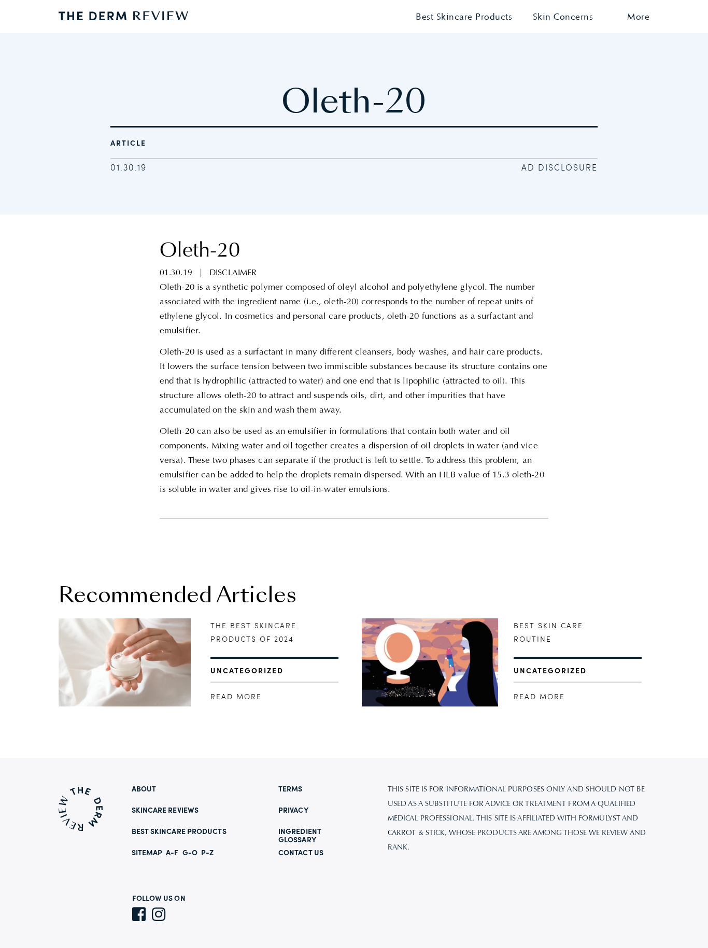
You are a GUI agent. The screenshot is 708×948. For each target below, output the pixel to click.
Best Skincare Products (464, 17)
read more (236, 697)
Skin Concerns (563, 17)
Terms (290, 789)
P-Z (207, 853)
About (144, 789)
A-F (172, 853)
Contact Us (300, 853)
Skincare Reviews (165, 810)
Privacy (293, 810)
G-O (189, 853)
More (638, 17)
